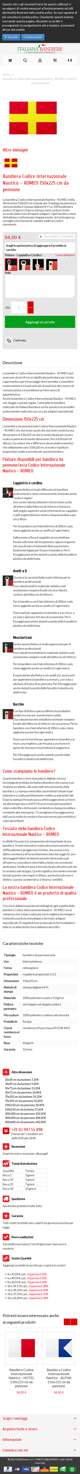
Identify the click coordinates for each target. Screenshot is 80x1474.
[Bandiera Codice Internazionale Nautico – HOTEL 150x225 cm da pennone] (21, 1348)
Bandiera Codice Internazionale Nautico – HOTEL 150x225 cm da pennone (21, 1378)
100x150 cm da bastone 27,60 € (24, 1109)
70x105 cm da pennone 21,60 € (24, 1101)
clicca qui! (42, 1153)
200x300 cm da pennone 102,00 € (25, 1113)
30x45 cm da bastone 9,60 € (22, 1084)
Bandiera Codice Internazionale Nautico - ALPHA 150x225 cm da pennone (58, 1378)
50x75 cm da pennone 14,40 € (23, 1092)
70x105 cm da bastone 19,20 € (23, 1096)
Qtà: (7, 307)
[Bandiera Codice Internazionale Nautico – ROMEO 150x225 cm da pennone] (11, 157)
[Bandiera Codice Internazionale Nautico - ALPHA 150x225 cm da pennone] (58, 1348)
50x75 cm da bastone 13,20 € (22, 1088)
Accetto (12, 37)
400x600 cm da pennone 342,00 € (25, 1122)
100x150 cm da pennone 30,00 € (24, 1105)
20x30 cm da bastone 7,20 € (22, 1079)
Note (8, 272)
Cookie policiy (33, 37)
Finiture (23, 255)
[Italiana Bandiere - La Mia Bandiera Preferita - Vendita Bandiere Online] (40, 48)
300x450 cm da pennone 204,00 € (25, 1118)
